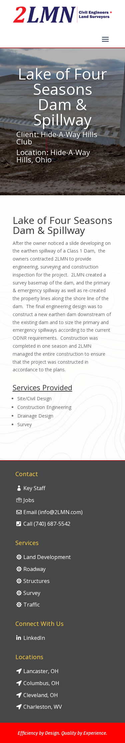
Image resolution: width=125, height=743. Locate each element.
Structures (36, 581)
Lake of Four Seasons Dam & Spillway (62, 226)
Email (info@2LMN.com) (53, 512)
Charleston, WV (42, 706)
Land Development (47, 557)
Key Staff (34, 488)
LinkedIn (34, 638)
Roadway (34, 569)
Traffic (31, 604)
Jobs (28, 500)
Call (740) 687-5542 (46, 523)
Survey (31, 593)
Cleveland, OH (40, 695)
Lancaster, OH (41, 671)
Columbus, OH (41, 683)
